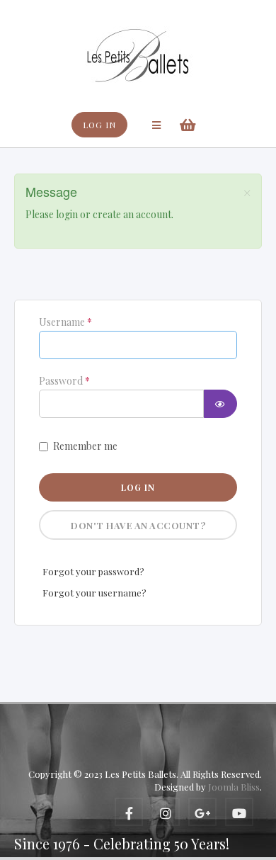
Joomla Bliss (234, 787)
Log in (138, 487)
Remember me (85, 446)
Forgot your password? (93, 571)
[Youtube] (239, 812)
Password (64, 381)
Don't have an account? (138, 525)
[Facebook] (129, 812)
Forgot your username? (94, 593)
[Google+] (202, 812)
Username (65, 322)
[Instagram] (165, 812)
